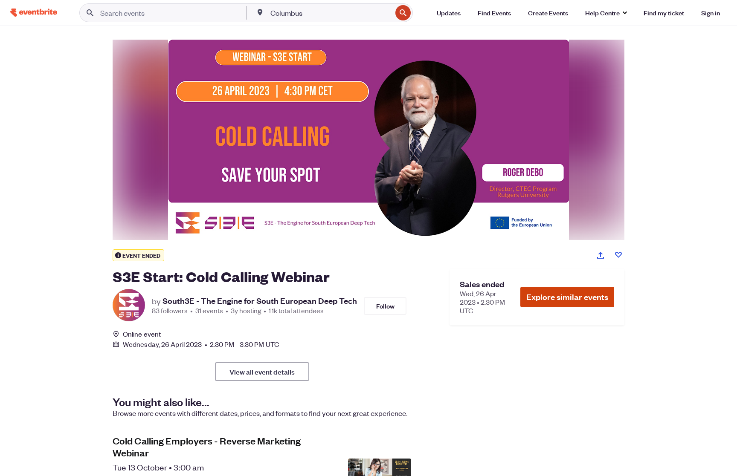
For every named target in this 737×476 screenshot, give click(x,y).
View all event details (262, 371)
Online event (142, 334)
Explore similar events (567, 296)
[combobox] (330, 13)
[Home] (33, 12)
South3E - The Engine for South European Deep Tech (259, 301)
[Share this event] (600, 255)
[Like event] (618, 255)
